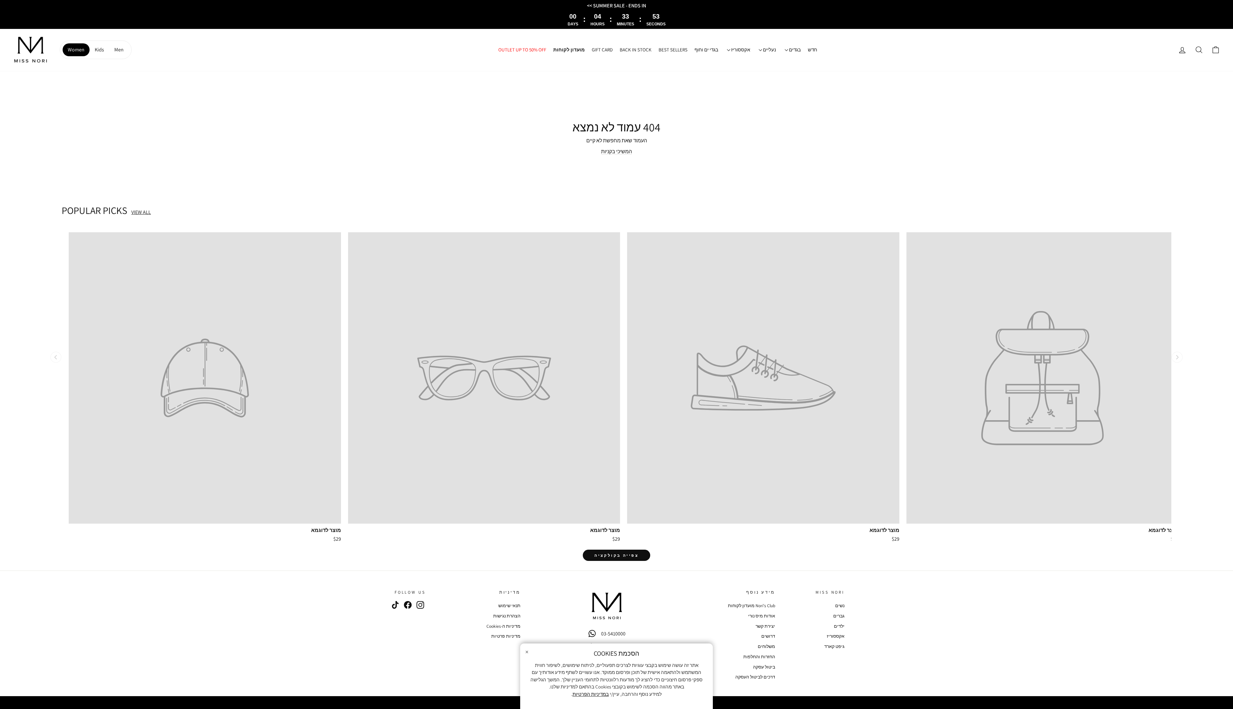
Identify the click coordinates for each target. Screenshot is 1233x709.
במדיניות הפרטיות (591, 694)
